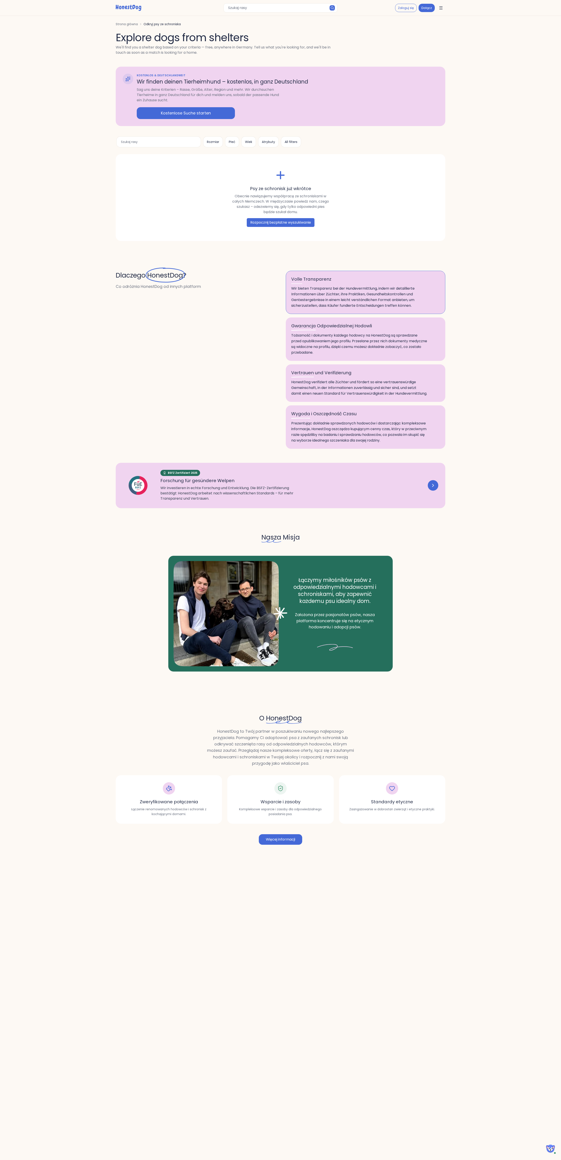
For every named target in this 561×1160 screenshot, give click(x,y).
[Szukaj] (332, 8)
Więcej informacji (280, 839)
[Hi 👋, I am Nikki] (550, 1148)
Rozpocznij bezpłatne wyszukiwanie (280, 222)
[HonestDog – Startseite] (128, 8)
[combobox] (280, 7)
